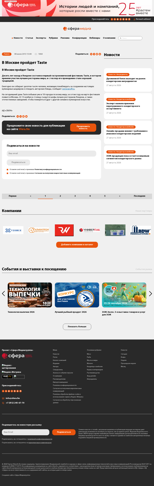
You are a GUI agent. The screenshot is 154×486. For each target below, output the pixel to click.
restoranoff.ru (68, 89)
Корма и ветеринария (95, 370)
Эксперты (41, 38)
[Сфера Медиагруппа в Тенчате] (123, 20)
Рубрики (53, 38)
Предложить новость (83, 127)
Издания (56, 363)
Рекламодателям (59, 379)
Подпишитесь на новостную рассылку (22, 425)
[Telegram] (94, 54)
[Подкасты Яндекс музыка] (129, 20)
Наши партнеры (143, 211)
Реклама (65, 38)
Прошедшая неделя (128, 363)
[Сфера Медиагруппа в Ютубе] (117, 20)
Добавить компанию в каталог (77, 245)
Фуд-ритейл (91, 376)
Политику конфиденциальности (48, 169)
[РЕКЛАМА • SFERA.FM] (77, 15)
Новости (18, 38)
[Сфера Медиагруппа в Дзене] (112, 20)
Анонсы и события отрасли (63, 373)
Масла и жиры (92, 360)
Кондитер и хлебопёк (95, 367)
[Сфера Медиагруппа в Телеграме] (120, 20)
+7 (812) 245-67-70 (15, 403)
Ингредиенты (92, 379)
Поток (55, 357)
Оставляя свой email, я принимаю (36, 169)
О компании (109, 38)
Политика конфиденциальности (65, 385)
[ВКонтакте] (91, 54)
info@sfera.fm (13, 398)
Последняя (139, 196)
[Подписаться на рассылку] (126, 20)
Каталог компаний (59, 360)
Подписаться (18, 162)
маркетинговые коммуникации (40, 443)
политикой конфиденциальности (40, 439)
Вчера (123, 357)
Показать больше (77, 327)
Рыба (89, 357)
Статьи (29, 38)
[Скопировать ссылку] (97, 54)
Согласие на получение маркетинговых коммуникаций (57, 173)
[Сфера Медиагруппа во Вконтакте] (115, 20)
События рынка (144, 269)
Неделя (123, 360)
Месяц (123, 367)
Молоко (90, 363)
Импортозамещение (60, 382)
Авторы (55, 367)
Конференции (79, 38)
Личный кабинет (143, 19)
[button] (5, 293)
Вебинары (95, 38)
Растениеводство (93, 373)
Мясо (89, 354)
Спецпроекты (58, 370)
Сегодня (124, 354)
